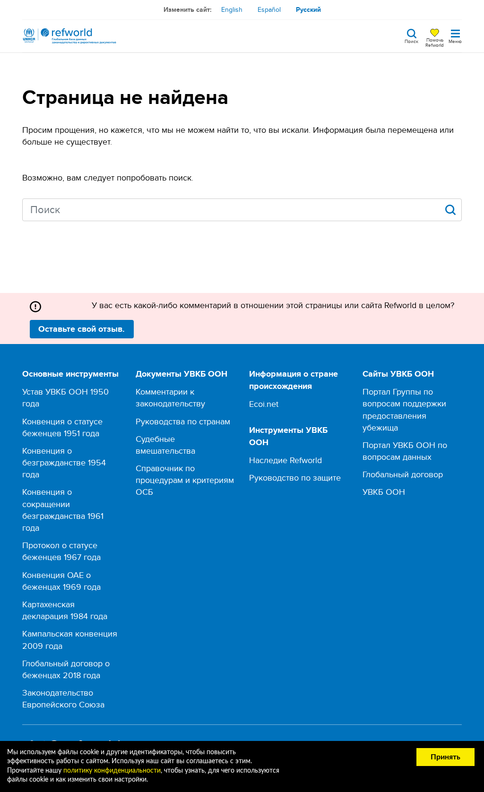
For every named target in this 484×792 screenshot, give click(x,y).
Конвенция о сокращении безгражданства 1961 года (63, 510)
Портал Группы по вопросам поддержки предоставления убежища (404, 409)
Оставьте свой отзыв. (81, 329)
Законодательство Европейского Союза (63, 698)
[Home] (69, 36)
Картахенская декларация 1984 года (64, 610)
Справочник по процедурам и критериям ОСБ (185, 480)
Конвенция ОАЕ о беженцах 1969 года (61, 581)
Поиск (411, 40)
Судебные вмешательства (165, 444)
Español (269, 9)
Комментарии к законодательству (170, 397)
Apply (450, 209)
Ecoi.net (263, 404)
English (231, 9)
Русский (308, 9)
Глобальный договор (403, 474)
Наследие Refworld (285, 460)
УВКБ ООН (384, 492)
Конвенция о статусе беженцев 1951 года (62, 427)
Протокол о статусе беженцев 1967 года (61, 551)
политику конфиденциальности (112, 770)
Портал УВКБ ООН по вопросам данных (405, 451)
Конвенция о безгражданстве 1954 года (64, 462)
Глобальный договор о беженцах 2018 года (66, 669)
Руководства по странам (183, 421)
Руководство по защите (295, 477)
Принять (445, 757)
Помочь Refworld (434, 42)
